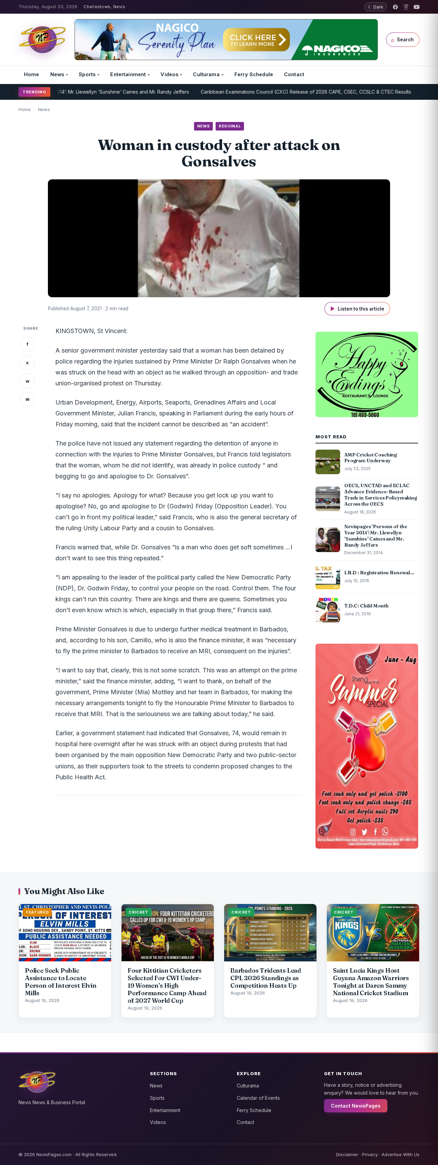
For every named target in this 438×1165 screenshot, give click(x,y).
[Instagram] (406, 7)
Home (31, 74)
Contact (294, 74)
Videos (169, 74)
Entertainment (128, 74)
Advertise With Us (401, 1154)
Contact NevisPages (356, 1106)
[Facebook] (395, 7)
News (57, 74)
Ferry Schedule (253, 74)
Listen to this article (357, 308)
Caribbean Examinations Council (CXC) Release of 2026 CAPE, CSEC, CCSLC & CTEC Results (275, 92)
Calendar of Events (258, 1098)
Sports (87, 74)
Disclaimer (347, 1154)
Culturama (206, 74)
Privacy (370, 1154)
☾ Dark (375, 7)
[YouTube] (417, 7)
